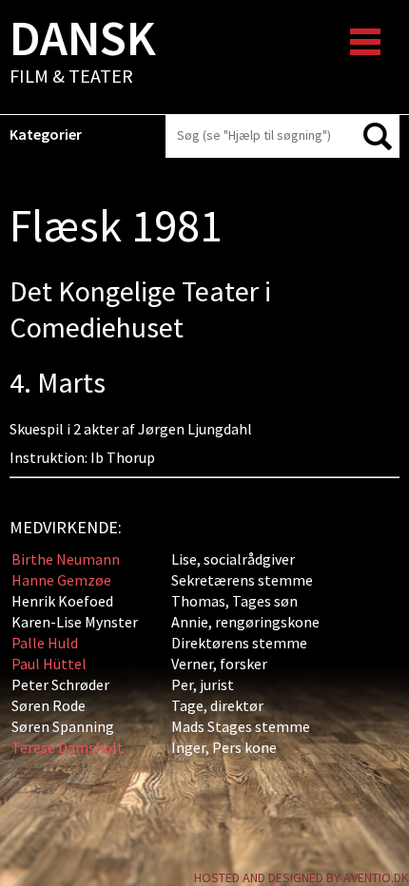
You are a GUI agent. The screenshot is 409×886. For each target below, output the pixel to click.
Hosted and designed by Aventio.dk (301, 877)
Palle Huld (44, 642)
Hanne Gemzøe (61, 579)
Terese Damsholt (67, 747)
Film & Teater (83, 53)
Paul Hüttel (49, 663)
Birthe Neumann (65, 558)
